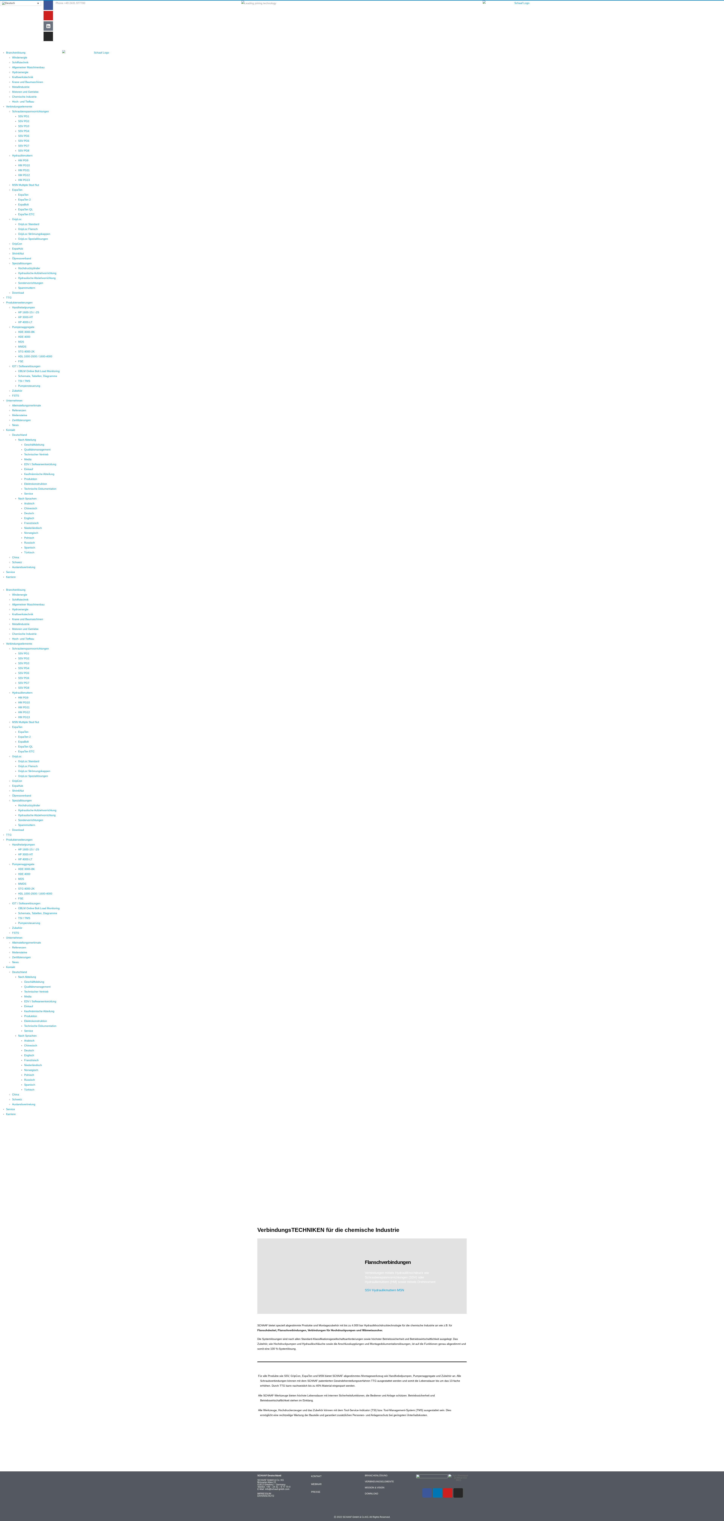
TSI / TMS (24, 380)
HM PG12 (24, 175)
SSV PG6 (23, 140)
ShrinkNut (18, 253)
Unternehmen (14, 400)
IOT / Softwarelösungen (26, 366)
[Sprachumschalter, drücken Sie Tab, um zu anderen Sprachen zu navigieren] (20, 3)
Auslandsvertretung (23, 567)
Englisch (29, 518)
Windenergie (19, 57)
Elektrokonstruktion (35, 483)
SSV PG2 (23, 121)
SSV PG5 (23, 135)
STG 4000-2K (26, 351)
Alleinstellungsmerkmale (26, 405)
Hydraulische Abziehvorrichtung (37, 278)
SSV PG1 (23, 116)
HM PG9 (23, 160)
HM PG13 (24, 180)
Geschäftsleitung (34, 444)
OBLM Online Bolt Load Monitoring (39, 371)
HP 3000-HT (25, 317)
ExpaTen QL (25, 209)
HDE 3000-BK (26, 331)
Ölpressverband (21, 258)
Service (28, 493)
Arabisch (29, 503)
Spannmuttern (26, 287)
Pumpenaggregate (23, 327)
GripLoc (16, 219)
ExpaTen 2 (24, 199)
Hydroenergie (20, 72)
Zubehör (17, 390)
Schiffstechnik (20, 62)
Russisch (29, 542)
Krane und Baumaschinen (27, 81)
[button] (30, 584)
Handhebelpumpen (23, 307)
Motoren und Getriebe (25, 91)
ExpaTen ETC (26, 214)
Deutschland (19, 434)
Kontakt (10, 429)
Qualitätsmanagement (37, 449)
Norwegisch (31, 532)
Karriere (11, 576)
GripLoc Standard (28, 224)
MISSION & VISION (374, 1487)
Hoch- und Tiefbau (23, 101)
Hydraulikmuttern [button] (384, 1290)
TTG (9, 297)
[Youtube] (48, 15)
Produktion (30, 478)
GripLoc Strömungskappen (34, 233)
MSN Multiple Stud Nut (25, 184)
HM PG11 (24, 170)
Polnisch (29, 537)
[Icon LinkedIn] (48, 26)
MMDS (22, 346)
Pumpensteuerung (29, 385)
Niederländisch (33, 527)
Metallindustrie (20, 86)
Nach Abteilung (27, 439)
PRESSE (315, 1492)
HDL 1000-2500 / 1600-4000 (35, 356)
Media (27, 459)
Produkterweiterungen (19, 302)
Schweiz (17, 562)
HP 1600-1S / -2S (28, 312)
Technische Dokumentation (40, 488)
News (15, 425)
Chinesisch (30, 508)
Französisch (31, 523)
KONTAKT (316, 1476)
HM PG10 (24, 165)
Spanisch (29, 547)
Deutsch (29, 513)
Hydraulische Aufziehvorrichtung (37, 273)
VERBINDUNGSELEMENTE (379, 1481)
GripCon (17, 243)
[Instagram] (48, 36)
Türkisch (29, 552)
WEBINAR (316, 1484)
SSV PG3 (23, 126)
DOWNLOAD (371, 1493)
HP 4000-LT (25, 322)
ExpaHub (17, 248)
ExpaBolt (23, 204)
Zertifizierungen (21, 420)
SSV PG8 (23, 150)
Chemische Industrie (24, 96)
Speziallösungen (22, 263)
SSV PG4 (23, 130)
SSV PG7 (23, 145)
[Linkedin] (437, 1493)
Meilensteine (19, 415)
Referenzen (19, 410)
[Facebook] (48, 5)
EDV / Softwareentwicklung (40, 464)
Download (18, 292)
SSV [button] (368, 1290)
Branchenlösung (15, 52)
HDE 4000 (24, 336)
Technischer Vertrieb (36, 454)
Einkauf (28, 469)
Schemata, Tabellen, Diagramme (37, 376)
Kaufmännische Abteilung (39, 474)
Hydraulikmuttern (22, 155)
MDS (21, 341)
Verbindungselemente (19, 106)
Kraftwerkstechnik (22, 77)
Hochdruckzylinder (29, 268)
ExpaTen (17, 189)
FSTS (15, 395)
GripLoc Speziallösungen (33, 238)
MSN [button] (400, 1290)
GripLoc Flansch (28, 229)
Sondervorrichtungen (30, 282)
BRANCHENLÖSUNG (376, 1475)
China (15, 557)
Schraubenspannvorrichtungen (30, 111)
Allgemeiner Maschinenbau (28, 67)
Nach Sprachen (27, 498)
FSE (20, 361)
